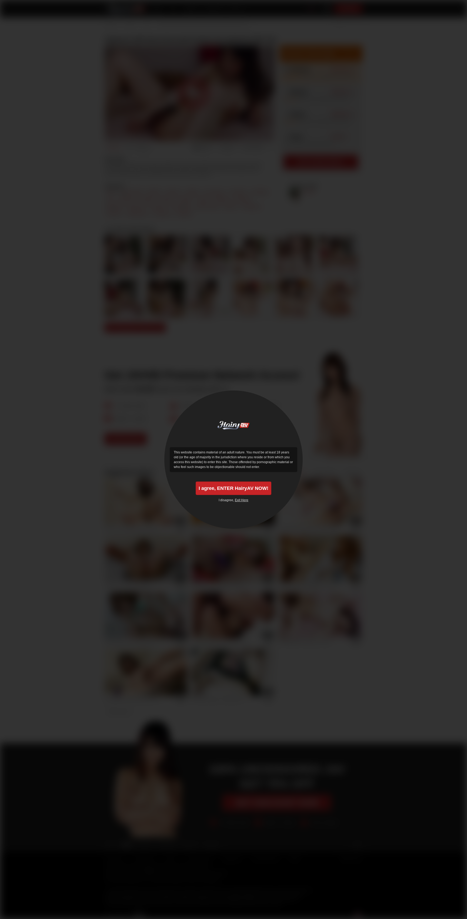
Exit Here (241, 500)
